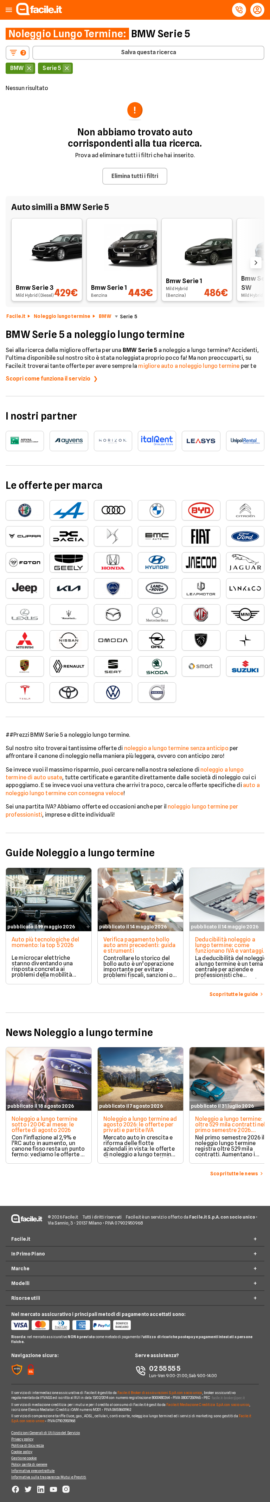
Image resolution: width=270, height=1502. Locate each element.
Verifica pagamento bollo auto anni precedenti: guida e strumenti (139, 945)
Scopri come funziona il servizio (48, 378)
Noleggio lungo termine (62, 316)
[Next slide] (256, 262)
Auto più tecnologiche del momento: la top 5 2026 (45, 942)
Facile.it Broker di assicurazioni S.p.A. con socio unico (159, 1393)
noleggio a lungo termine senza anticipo (176, 748)
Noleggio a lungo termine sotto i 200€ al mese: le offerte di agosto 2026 (44, 1124)
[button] (9, 10)
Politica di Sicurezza (27, 1445)
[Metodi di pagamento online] (73, 1325)
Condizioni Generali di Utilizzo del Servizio (45, 1433)
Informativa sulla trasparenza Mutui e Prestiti (48, 1477)
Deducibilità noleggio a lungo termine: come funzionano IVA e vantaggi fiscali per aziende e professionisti (229, 950)
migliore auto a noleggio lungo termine (188, 366)
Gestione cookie (24, 1458)
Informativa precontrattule (33, 1471)
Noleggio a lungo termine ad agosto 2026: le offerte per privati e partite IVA (140, 1124)
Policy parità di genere (29, 1464)
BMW (105, 316)
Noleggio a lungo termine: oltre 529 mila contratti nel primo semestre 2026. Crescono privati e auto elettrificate (230, 1130)
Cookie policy (21, 1452)
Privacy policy (22, 1439)
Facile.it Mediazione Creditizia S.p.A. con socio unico (207, 1404)
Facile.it (15, 316)
